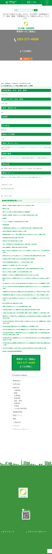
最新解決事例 (17, 412)
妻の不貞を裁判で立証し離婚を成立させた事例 (13, 303)
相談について (18, 415)
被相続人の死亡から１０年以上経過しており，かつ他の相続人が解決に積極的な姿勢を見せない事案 (24, 255)
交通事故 (17, 395)
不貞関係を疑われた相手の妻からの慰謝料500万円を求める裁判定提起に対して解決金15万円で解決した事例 (26, 291)
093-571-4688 (28, 39)
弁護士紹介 (17, 384)
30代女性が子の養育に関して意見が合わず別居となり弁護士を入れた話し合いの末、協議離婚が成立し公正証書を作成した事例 (26, 322)
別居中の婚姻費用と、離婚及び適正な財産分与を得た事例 (15, 247)
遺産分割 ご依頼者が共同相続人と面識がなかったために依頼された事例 (18, 205)
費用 (14, 419)
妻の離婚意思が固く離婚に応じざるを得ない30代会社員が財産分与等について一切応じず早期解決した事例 (25, 294)
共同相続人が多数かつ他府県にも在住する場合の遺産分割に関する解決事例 (19, 258)
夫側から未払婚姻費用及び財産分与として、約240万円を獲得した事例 (18, 262)
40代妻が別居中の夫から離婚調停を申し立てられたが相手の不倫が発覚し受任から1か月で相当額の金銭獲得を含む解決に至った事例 (27, 338)
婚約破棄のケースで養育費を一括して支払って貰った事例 (15, 265)
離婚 (15, 393)
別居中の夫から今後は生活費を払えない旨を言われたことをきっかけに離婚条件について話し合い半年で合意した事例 (26, 299)
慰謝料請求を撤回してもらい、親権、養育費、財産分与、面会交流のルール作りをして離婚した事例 (24, 234)
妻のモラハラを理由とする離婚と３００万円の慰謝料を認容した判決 (17, 271)
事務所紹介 (17, 381)
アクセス (16, 426)
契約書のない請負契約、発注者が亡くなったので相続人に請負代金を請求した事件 (20, 215)
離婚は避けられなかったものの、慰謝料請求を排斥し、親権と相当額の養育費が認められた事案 (23, 268)
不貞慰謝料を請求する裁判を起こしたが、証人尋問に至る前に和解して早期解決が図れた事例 (22, 228)
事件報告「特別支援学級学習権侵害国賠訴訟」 (13, 351)
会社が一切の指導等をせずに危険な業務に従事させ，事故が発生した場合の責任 (20, 244)
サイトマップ (8, 531)
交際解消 (4, 218)
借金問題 (17, 398)
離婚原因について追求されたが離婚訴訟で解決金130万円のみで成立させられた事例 (21, 275)
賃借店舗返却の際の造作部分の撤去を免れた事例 (13, 237)
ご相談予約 (17, 422)
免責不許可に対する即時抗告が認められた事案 (13, 240)
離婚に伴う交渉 (6, 208)
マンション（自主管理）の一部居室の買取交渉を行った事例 (15, 221)
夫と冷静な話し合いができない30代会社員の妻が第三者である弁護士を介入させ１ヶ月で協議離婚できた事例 (26, 283)
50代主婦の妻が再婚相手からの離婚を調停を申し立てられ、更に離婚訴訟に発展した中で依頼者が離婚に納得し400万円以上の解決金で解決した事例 (26, 333)
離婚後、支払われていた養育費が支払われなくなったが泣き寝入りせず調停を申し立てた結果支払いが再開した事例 (26, 279)
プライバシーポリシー (21, 429)
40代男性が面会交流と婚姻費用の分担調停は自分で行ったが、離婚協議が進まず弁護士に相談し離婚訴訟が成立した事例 (26, 343)
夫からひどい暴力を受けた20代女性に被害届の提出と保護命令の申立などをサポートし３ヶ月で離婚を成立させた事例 (26, 287)
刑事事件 (17, 403)
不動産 (16, 406)
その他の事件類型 (20, 408)
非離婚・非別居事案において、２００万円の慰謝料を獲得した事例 (17, 306)
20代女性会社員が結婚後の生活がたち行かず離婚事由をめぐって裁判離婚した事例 (20, 326)
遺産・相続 (18, 401)
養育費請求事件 (6, 224)
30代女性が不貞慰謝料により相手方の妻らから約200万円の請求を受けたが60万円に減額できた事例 (24, 348)
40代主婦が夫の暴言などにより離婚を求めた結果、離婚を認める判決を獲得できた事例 (21, 309)
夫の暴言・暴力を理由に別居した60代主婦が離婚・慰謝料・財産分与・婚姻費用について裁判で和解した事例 (26, 312)
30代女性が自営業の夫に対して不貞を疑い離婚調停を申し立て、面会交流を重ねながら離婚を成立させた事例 (26, 329)
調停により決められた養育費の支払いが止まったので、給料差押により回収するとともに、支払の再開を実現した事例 (26, 251)
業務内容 (16, 388)
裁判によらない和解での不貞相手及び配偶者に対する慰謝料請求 (16, 211)
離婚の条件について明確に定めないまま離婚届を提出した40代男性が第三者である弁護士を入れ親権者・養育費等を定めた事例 (26, 316)
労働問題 (17, 390)
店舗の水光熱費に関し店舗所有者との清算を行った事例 (14, 231)
